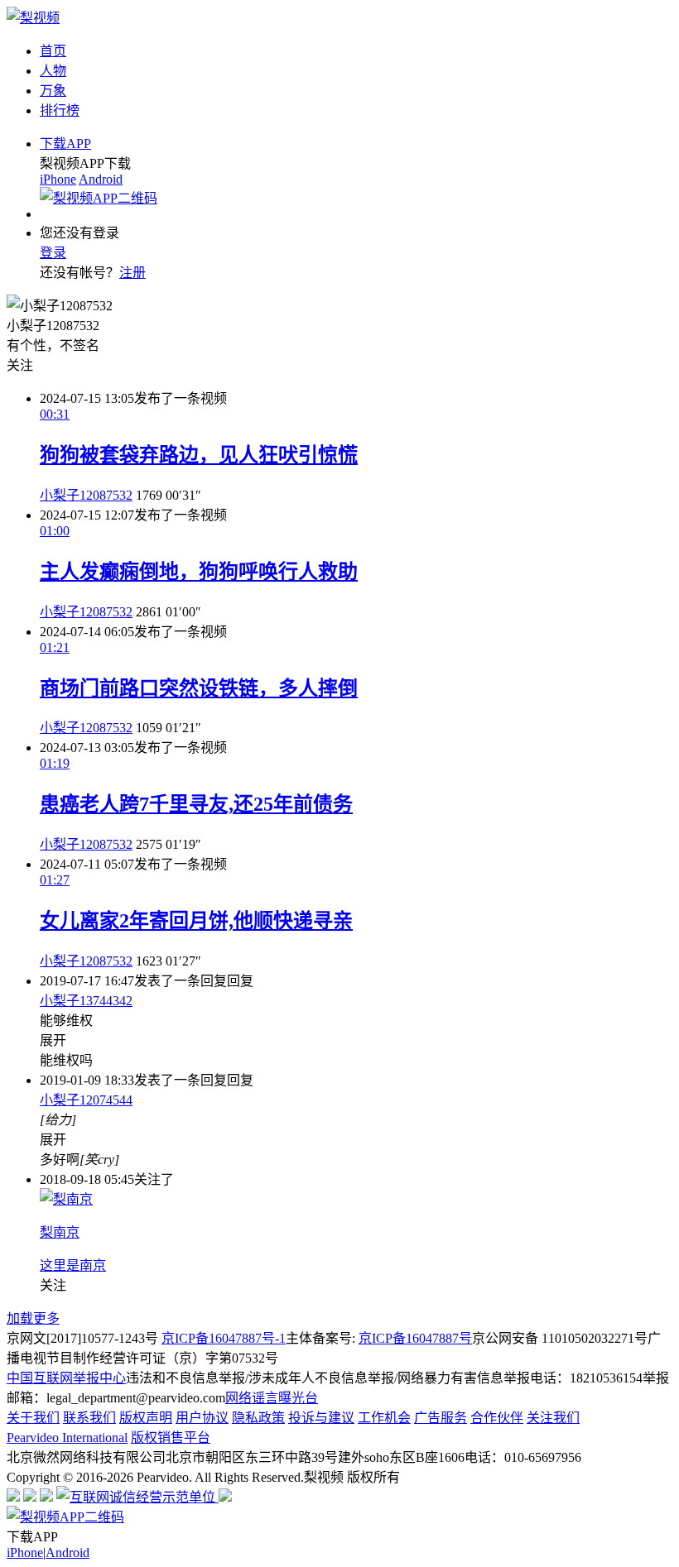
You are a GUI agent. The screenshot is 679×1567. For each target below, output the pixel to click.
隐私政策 (258, 1418)
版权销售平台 (170, 1437)
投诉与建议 (321, 1418)
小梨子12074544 (86, 1100)
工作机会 (384, 1418)
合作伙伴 (496, 1418)
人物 (53, 71)
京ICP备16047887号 (415, 1338)
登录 (53, 253)
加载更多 (33, 1318)
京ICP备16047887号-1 (223, 1338)
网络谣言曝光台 (271, 1398)
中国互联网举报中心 (66, 1378)
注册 (132, 273)
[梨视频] (33, 18)
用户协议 (202, 1418)
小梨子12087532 (86, 495)
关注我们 (553, 1418)
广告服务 (440, 1418)
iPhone (58, 179)
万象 (53, 91)
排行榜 (59, 110)
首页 (53, 51)
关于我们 (33, 1418)
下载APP (65, 144)
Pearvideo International (67, 1437)
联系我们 (89, 1418)
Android (101, 179)
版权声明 (145, 1418)
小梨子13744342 (86, 1001)
